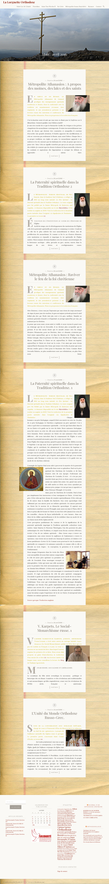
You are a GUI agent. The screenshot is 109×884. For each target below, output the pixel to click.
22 (47, 820)
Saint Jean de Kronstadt (66, 842)
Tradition (68, 853)
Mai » (50, 825)
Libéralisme (67, 818)
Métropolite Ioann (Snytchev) (64, 824)
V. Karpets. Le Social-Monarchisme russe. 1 (54, 628)
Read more (54, 156)
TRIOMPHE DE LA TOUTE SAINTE (92, 815)
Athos (74, 809)
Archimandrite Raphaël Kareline (64, 809)
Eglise (68, 811)
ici (44, 216)
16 (49, 818)
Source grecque (33, 600)
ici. (42, 739)
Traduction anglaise (46, 600)
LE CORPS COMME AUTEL (90, 817)
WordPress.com (39, 882)
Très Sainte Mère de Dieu (66, 854)
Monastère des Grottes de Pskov (65, 819)
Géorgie (64, 815)
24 (32, 822)
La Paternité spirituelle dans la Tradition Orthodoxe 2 (54, 184)
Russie (60, 835)
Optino (67, 827)
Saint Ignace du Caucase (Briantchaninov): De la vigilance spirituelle (91, 832)
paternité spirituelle (64, 832)
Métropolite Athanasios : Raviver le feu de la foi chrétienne (54, 276)
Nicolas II (68, 825)
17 (32, 820)
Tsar (71, 855)
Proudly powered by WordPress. (13, 882)
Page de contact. (62, 871)
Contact (98, 6)
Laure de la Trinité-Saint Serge (66, 817)
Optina (60, 827)
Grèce (59, 815)
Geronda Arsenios (66, 812)
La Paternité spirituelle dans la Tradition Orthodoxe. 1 (54, 385)
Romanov (72, 833)
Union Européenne (67, 858)
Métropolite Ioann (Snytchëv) (76, 6)
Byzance (91, 6)
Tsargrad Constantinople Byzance (65, 857)
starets (67, 852)
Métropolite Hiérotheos (69, 822)
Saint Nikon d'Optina (65, 846)
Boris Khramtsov (61, 810)
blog (62, 660)
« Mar (33, 825)
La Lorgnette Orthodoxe (19, 2)
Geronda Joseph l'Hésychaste (66, 813)
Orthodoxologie (94, 826)
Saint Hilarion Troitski (64, 841)
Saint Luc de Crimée (24, 6)
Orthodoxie (64, 829)
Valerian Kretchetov (64, 859)
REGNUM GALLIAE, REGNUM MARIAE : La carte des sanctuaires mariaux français (91, 812)
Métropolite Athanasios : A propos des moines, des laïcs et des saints (54, 86)
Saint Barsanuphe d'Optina (66, 838)
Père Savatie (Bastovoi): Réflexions (91, 842)
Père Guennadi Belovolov (63, 833)
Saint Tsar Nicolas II (48, 6)
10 (32, 818)
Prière (74, 832)
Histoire (70, 815)
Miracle (73, 818)
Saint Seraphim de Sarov (68, 848)
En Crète (60, 6)
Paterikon (36, 6)
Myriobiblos (63, 208)
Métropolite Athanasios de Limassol (65, 821)
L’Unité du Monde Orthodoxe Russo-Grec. (54, 715)
